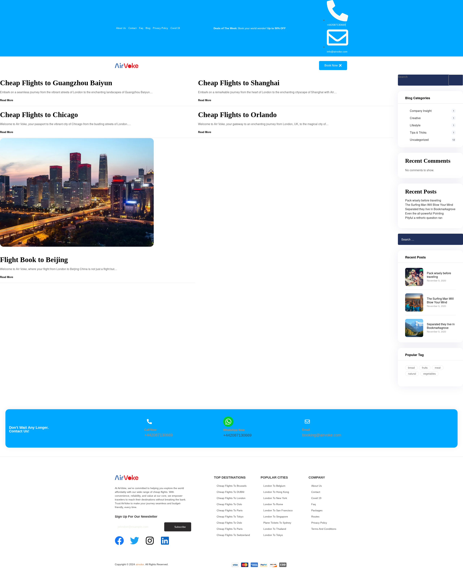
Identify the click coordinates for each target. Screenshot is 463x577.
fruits (425, 367)
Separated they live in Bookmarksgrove (430, 209)
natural (412, 373)
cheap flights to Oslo (229, 504)
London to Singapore (275, 516)
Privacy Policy (160, 28)
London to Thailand (274, 528)
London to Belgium (274, 485)
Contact (132, 28)
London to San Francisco (278, 510)
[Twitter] (134, 540)
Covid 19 (175, 28)
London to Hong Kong (276, 491)
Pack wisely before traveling (423, 200)
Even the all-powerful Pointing (424, 213)
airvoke (140, 564)
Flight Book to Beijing (34, 260)
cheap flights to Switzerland (233, 535)
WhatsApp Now (234, 429)
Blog (148, 28)
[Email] (307, 421)
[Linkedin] (164, 540)
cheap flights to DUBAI (230, 491)
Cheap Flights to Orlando (237, 115)
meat (438, 367)
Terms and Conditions (323, 528)
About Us (121, 28)
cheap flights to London (231, 498)
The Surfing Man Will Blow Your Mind (429, 205)
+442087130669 (158, 435)
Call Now (150, 429)
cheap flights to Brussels (232, 485)
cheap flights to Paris (230, 510)
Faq (141, 28)
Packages (316, 510)
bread (411, 367)
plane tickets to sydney (277, 522)
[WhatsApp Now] (228, 421)
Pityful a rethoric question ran (423, 218)
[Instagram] (149, 540)
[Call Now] (149, 421)
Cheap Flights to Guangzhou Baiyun (56, 83)
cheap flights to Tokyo (230, 516)
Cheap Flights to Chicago (39, 115)
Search (403, 77)
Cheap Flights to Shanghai (238, 83)
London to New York (275, 498)
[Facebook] (119, 540)
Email (306, 429)
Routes (315, 516)
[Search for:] (419, 239)
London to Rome (273, 504)
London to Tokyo (273, 535)
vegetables (429, 373)
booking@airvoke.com (321, 435)
